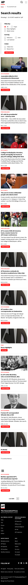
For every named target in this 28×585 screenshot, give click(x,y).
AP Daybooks (4, 546)
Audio (2, 531)
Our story (17, 549)
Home (2, 6)
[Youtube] (21, 563)
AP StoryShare (4, 549)
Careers (16, 546)
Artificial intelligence (19, 527)
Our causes (17, 552)
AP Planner (3, 544)
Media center (18, 544)
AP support (3, 568)
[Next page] (17, 498)
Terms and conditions (19, 568)
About (16, 541)
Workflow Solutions (5, 552)
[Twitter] (24, 563)
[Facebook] (26, 563)
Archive (2, 533)
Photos (2, 525)
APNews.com (18, 524)
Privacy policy (10, 568)
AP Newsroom (18, 521)
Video (2, 520)
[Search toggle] (22, 2)
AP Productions (18, 532)
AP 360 (16, 529)
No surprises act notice (19, 572)
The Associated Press (20, 577)
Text (2, 522)
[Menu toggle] (26, 2)
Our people (17, 554)
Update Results (9, 52)
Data (2, 528)
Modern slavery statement (7, 572)
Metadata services (5, 541)
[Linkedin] (18, 563)
